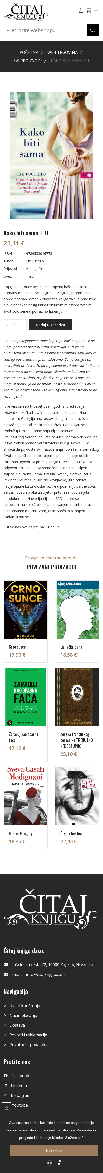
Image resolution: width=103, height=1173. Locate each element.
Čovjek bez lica (71, 833)
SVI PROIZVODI (28, 60)
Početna (29, 52)
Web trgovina (63, 52)
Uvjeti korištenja (25, 1005)
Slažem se (54, 1151)
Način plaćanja (23, 1015)
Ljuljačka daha (71, 647)
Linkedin (19, 1085)
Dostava (17, 1025)
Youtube (20, 1105)
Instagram (20, 1095)
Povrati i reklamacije (28, 1035)
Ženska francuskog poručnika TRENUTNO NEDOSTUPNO (76, 740)
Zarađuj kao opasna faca (23, 737)
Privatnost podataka (29, 1044)
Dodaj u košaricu (50, 324)
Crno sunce (17, 647)
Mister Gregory (20, 833)
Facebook (21, 1075)
